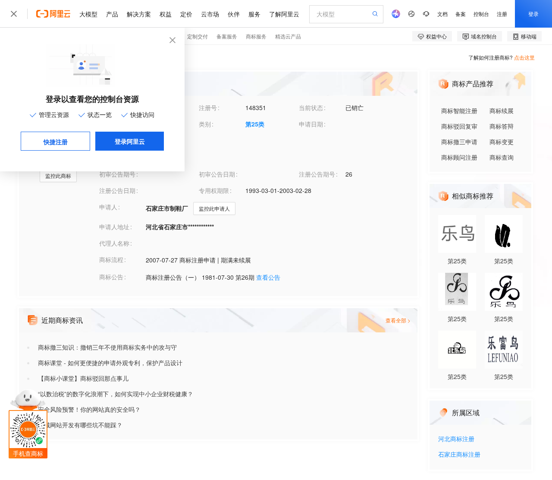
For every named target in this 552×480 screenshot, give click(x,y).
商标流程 (111, 259)
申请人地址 (114, 226)
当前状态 (311, 107)
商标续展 (501, 110)
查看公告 (268, 277)
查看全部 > (398, 320)
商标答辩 (501, 126)
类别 (205, 124)
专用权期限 (214, 190)
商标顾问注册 (459, 157)
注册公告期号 (317, 174)
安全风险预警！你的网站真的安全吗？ (89, 409)
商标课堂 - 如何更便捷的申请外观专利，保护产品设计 (110, 362)
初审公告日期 (217, 174)
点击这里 (524, 57)
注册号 (208, 107)
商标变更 (501, 141)
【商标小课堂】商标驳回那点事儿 (83, 378)
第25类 (254, 124)
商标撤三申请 (459, 141)
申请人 (108, 206)
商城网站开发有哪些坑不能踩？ (80, 424)
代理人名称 (114, 243)
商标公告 (111, 276)
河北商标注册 (456, 439)
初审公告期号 (117, 174)
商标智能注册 (459, 110)
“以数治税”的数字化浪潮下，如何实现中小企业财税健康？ (115, 393)
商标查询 (501, 157)
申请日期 (311, 124)
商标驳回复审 (459, 126)
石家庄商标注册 (459, 455)
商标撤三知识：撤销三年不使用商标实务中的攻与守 (107, 347)
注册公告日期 (117, 190)
